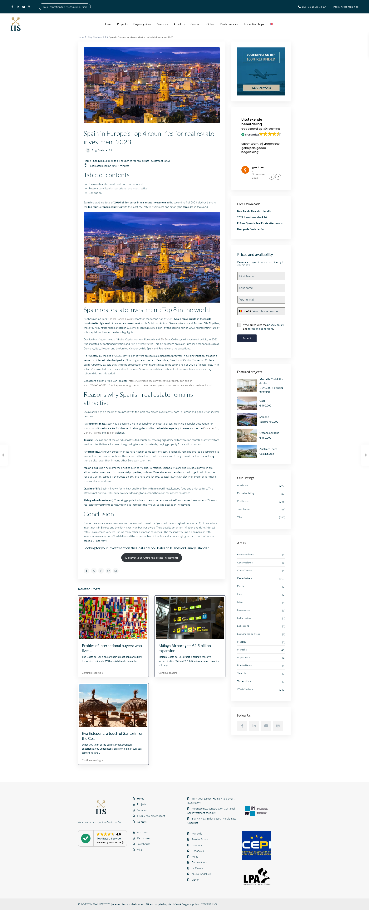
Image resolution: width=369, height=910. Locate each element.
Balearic (111, 432)
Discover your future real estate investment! (151, 557)
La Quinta (197, 868)
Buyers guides (142, 24)
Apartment (243, 485)
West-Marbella (245, 689)
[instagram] (29, 7)
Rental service (229, 24)
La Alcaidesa (243, 609)
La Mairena (243, 625)
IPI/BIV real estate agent (151, 815)
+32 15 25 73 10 (316, 6)
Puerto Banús (244, 665)
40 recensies (271, 129)
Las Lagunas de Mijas (248, 633)
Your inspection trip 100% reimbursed (65, 6)
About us (179, 24)
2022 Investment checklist (252, 217)
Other (210, 24)
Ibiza (239, 594)
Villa (239, 516)
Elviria (240, 586)
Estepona (197, 845)
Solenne (264, 416)
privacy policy (275, 324)
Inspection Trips (254, 24)
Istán (240, 602)
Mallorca (241, 641)
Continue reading (91, 672)
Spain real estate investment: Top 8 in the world (116, 184)
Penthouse (243, 501)
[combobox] (244, 311)
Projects (122, 24)
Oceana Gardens (269, 432)
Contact (195, 24)
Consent (241, 320)
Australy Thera (268, 448)
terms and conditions (260, 328)
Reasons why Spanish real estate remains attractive (118, 188)
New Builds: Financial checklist (254, 211)
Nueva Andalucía (201, 873)
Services (162, 24)
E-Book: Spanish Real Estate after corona (260, 223)
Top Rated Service (108, 838)
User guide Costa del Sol (250, 229)
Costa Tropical (245, 570)
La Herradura (244, 617)
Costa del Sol (99, 37)
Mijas (195, 856)
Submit (247, 338)
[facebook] (13, 7)
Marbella (242, 649)
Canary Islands (92, 432)
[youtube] (24, 7)
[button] (278, 177)
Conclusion (95, 192)
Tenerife (241, 673)
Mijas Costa (243, 657)
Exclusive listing (245, 493)
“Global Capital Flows (119, 318)
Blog (89, 37)
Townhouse (243, 508)
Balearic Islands (245, 554)
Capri (262, 400)
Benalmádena (200, 862)
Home (107, 24)
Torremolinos (244, 681)
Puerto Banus (200, 839)
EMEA (164, 339)
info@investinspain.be (345, 6)
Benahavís (198, 850)
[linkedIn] (18, 7)
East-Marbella (244, 578)
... (138, 661)
